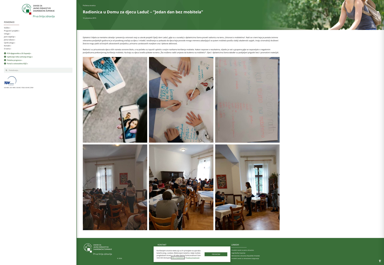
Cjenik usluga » (9, 43)
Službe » (7, 28)
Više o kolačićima (178, 258)
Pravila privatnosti (192, 258)
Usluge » (7, 34)
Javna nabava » (9, 40)
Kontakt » (7, 46)
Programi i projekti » (11, 31)
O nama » (7, 49)
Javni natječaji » (9, 37)
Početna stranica (89, 5)
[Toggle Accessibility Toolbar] (379, 261)
